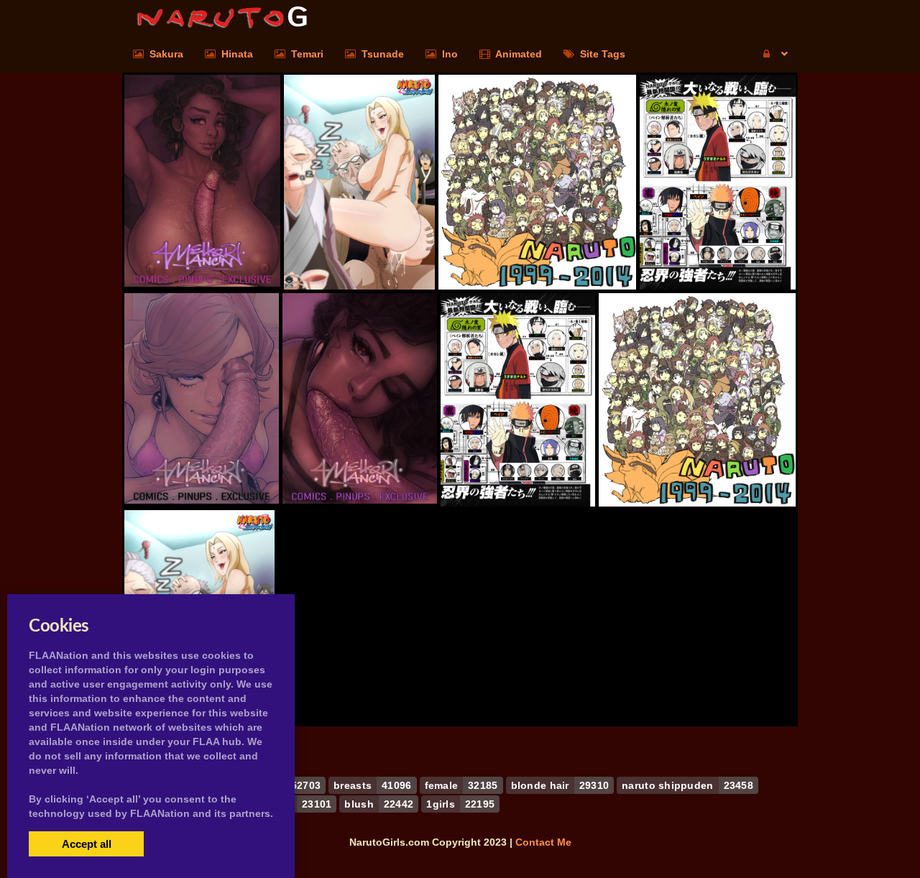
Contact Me (543, 842)
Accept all (86, 844)
